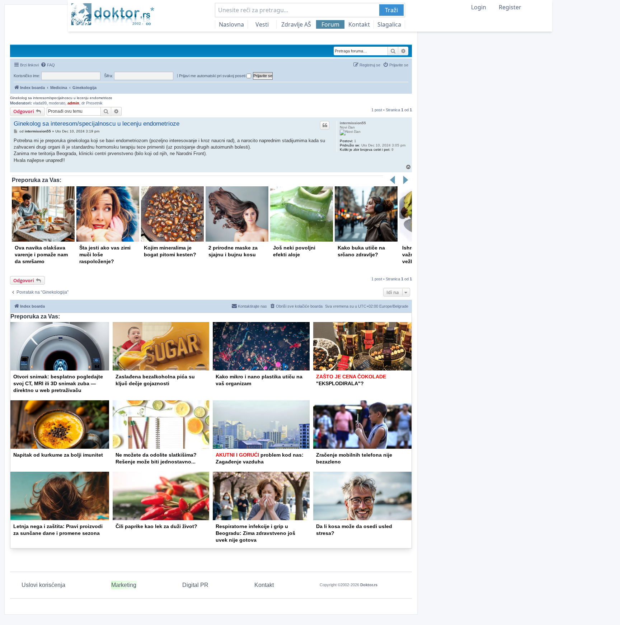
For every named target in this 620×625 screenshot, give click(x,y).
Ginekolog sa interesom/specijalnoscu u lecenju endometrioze (61, 98)
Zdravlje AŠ (296, 24)
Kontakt (359, 24)
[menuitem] (48, 65)
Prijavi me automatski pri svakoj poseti (212, 76)
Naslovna (231, 24)
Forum (330, 24)
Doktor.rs (368, 585)
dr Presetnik (92, 103)
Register (510, 7)
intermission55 (353, 123)
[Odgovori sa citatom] (324, 125)
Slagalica (389, 24)
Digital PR (195, 585)
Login (478, 7)
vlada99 (40, 103)
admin (73, 103)
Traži (391, 10)
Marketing (123, 585)
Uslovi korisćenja (43, 585)
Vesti (262, 24)
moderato (57, 103)
